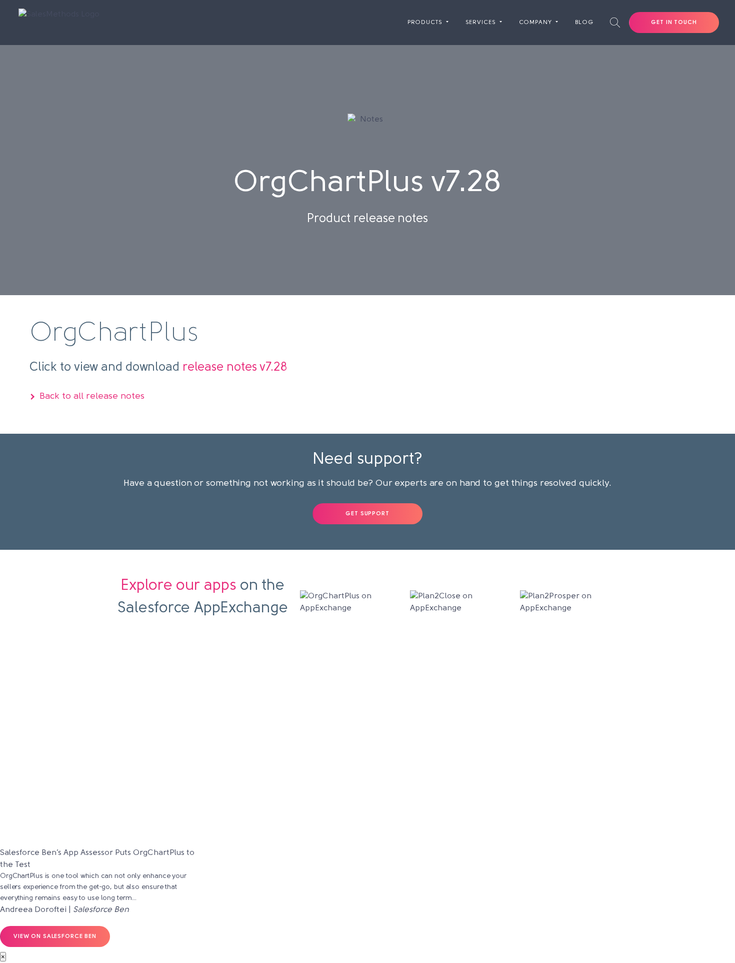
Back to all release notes (92, 396)
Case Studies (368, 696)
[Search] (615, 23)
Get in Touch (673, 23)
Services (481, 23)
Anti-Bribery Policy (517, 747)
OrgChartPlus (218, 679)
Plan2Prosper (218, 713)
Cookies (517, 696)
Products (425, 23)
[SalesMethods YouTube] (348, 810)
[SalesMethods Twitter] (368, 810)
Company (535, 23)
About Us (367, 679)
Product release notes (368, 747)
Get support (367, 514)
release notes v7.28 (235, 368)
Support (367, 713)
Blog (584, 23)
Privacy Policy (517, 713)
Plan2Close (217, 696)
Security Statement (517, 730)
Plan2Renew (217, 730)
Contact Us (517, 679)
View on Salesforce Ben (55, 936)
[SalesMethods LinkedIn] (387, 810)
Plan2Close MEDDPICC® (217, 747)
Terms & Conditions (517, 764)
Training (367, 730)
